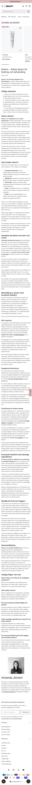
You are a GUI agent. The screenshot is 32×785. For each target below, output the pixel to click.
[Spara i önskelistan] (20, 28)
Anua (26, 54)
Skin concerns (12, 16)
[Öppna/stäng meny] (2, 6)
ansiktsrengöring (19, 334)
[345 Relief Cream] (12, 39)
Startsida (3, 16)
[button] (30, 392)
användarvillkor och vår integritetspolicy (11, 718)
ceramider (20, 437)
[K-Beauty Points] (4, 781)
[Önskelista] (26, 6)
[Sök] (28, 11)
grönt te (10, 423)
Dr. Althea (5, 54)
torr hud (5, 254)
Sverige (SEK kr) (16, 781)
